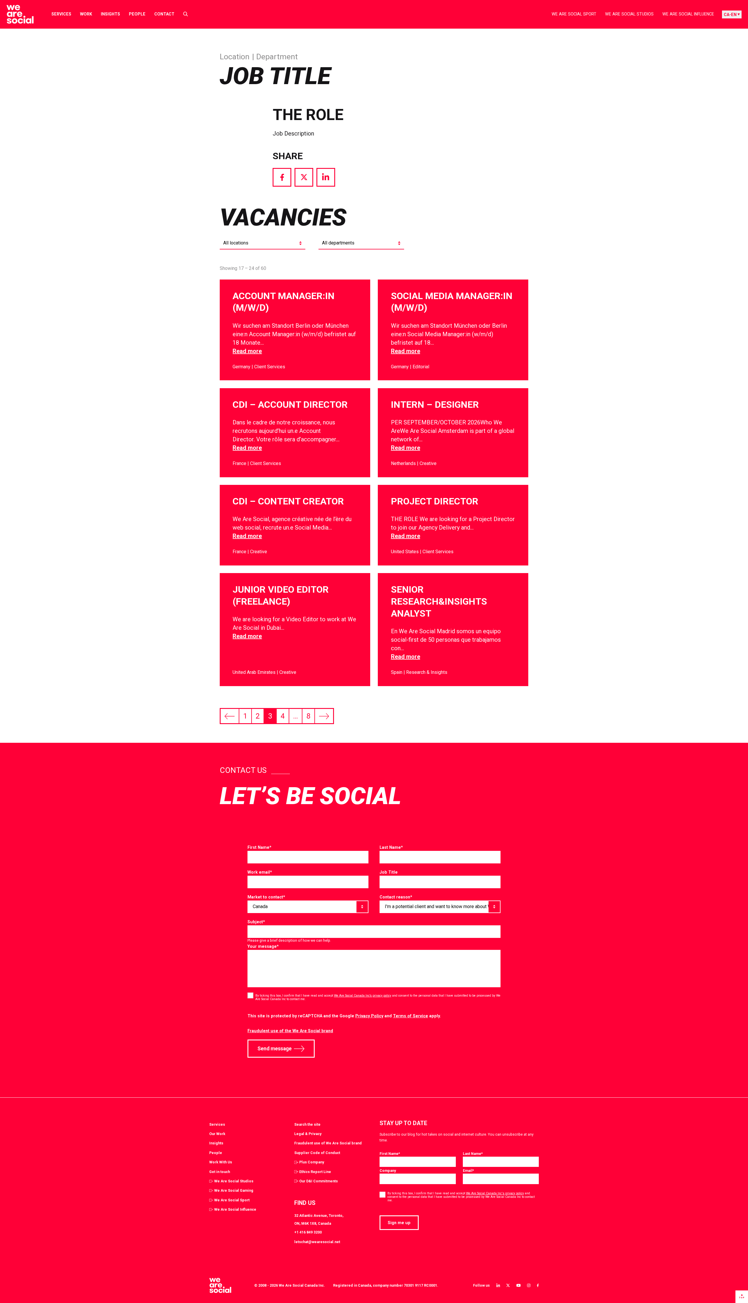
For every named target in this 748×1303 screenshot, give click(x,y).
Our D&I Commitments (318, 1181)
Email (468, 1170)
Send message (274, 1049)
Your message (263, 946)
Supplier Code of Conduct (317, 1153)
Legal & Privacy (307, 1134)
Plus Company (311, 1162)
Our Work (217, 1134)
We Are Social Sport (574, 14)
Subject (256, 921)
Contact (164, 14)
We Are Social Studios (629, 14)
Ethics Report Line (315, 1172)
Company (388, 1170)
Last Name (391, 847)
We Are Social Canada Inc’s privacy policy (362, 995)
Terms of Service (410, 1016)
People (137, 14)
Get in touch (219, 1172)
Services (61, 14)
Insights (110, 14)
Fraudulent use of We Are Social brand (328, 1143)
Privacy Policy (369, 1016)
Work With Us (220, 1162)
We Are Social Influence (688, 14)
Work (86, 14)
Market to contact (266, 897)
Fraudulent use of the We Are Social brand (290, 1030)
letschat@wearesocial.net (317, 1242)
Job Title (389, 872)
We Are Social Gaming (233, 1190)
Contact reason (396, 897)
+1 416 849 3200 (308, 1232)
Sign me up (399, 1222)
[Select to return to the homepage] (15, 14)
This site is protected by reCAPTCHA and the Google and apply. (344, 1016)
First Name (259, 847)
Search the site (307, 1124)
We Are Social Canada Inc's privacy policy (495, 1193)
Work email (259, 872)
